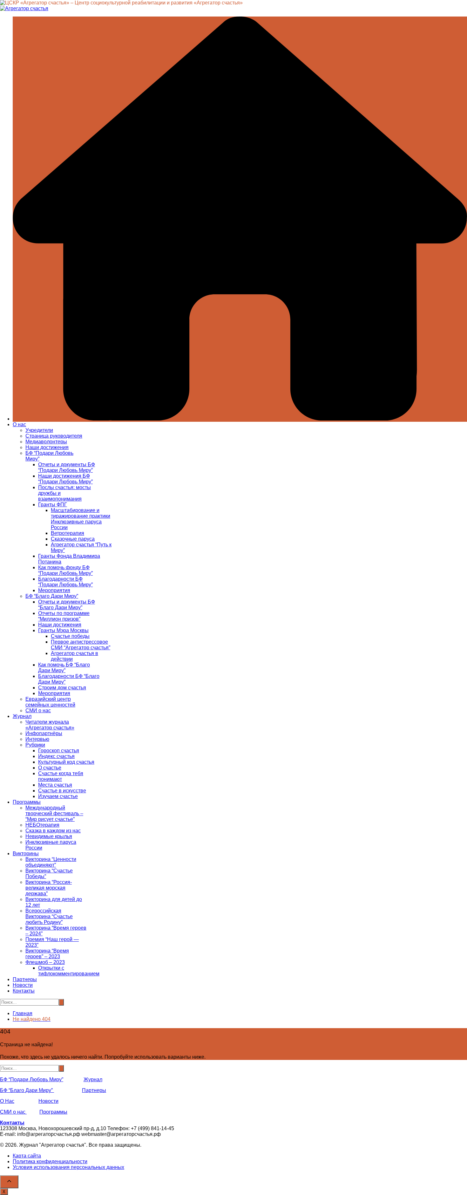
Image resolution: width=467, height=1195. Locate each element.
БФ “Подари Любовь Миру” (31, 1079)
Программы (27, 802)
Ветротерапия (67, 533)
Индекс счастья (56, 756)
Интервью (37, 739)
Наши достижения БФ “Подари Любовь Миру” (65, 478)
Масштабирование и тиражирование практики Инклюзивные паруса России (80, 519)
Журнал (22, 716)
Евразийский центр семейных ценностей (50, 701)
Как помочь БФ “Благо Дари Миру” (64, 667)
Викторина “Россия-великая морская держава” (48, 887)
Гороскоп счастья (58, 750)
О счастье (49, 767)
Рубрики (35, 745)
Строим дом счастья (62, 687)
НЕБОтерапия (42, 825)
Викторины (26, 853)
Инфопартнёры (43, 733)
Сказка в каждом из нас (53, 830)
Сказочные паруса (73, 539)
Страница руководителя (53, 436)
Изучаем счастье (58, 796)
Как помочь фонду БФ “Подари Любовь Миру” (65, 570)
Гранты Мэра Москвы (63, 630)
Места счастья (55, 785)
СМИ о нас (38, 710)
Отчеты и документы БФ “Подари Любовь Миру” (66, 467)
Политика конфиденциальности (50, 1161)
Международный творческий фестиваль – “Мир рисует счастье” (54, 813)
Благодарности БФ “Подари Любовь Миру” (65, 581)
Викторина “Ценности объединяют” (50, 862)
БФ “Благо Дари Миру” (51, 596)
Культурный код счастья (66, 762)
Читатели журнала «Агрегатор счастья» (49, 724)
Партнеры (25, 979)
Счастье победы (70, 636)
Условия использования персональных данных (68, 1167)
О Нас (7, 1101)
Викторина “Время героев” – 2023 (47, 953)
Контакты (24, 991)
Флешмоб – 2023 (45, 962)
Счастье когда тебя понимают (60, 776)
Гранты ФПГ (52, 504)
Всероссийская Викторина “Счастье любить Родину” (49, 916)
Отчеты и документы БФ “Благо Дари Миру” (66, 604)
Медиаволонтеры (46, 441)
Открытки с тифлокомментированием (68, 970)
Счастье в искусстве (62, 790)
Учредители (39, 430)
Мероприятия (54, 590)
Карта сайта (27, 1155)
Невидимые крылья (48, 836)
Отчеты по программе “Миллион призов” (64, 616)
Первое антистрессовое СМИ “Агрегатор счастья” (80, 644)
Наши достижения (47, 447)
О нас (19, 424)
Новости (23, 985)
